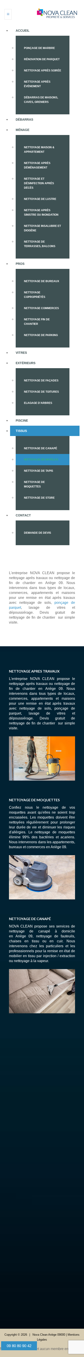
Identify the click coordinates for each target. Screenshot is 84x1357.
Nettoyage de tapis (38, 470)
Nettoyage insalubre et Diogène (42, 228)
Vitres (21, 352)
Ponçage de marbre (39, 48)
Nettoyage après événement (37, 84)
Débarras (24, 119)
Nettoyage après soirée (42, 70)
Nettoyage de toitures (41, 391)
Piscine (22, 420)
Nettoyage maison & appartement (39, 149)
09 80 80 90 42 (46, 1125)
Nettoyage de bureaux (41, 281)
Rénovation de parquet (42, 59)
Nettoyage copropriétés (34, 295)
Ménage (22, 130)
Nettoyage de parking (41, 335)
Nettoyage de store (39, 497)
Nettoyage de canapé (40, 448)
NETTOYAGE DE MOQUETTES (34, 800)
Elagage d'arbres (38, 403)
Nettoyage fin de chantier (37, 321)
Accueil (23, 30)
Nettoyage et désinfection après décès (39, 183)
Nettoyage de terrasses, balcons (39, 244)
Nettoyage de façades (41, 380)
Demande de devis (37, 532)
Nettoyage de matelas (41, 459)
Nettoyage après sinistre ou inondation (41, 212)
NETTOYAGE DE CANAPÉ (30, 918)
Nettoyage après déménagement (37, 165)
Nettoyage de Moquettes (34, 484)
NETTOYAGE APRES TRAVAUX (34, 671)
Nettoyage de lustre (40, 199)
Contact (23, 515)
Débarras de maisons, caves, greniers (41, 100)
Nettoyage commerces (41, 308)
